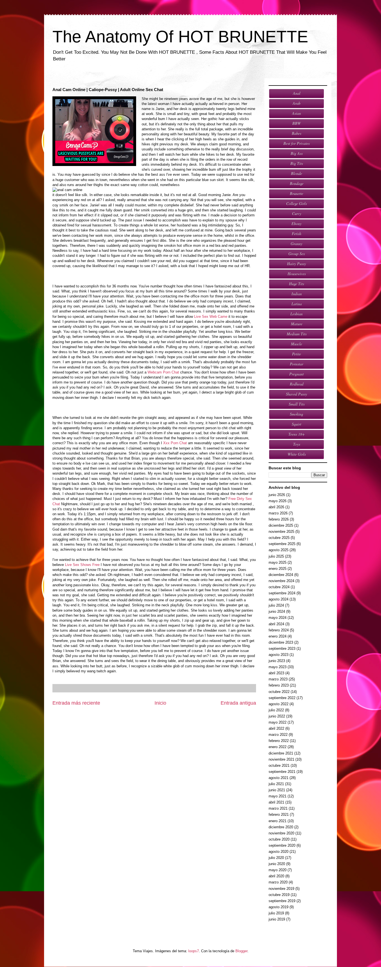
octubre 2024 (279, 587)
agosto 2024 (278, 599)
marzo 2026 (278, 513)
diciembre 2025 (281, 525)
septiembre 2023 (282, 648)
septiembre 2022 (282, 698)
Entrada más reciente (76, 703)
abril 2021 (276, 802)
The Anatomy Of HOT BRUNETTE (180, 36)
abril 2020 (276, 876)
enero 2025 (277, 568)
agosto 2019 (278, 907)
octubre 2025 (279, 538)
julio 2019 (276, 913)
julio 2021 (276, 784)
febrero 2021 (279, 814)
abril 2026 (276, 507)
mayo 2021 (277, 796)
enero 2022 (277, 747)
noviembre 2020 (281, 833)
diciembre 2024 (281, 575)
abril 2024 (276, 624)
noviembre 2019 (281, 889)
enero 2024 (277, 636)
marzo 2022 (278, 734)
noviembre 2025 (281, 531)
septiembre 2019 (282, 901)
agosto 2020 (278, 851)
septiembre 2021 (282, 772)
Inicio (160, 703)
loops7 (193, 951)
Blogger (241, 951)
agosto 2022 (278, 704)
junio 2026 (277, 495)
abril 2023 (276, 673)
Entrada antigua (238, 703)
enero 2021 (277, 821)
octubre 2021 (279, 765)
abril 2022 (276, 728)
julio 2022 (276, 710)
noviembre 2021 (281, 759)
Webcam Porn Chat (163, 372)
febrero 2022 (279, 741)
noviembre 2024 (281, 581)
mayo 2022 (277, 722)
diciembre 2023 (281, 642)
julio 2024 (276, 605)
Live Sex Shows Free (82, 565)
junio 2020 (277, 864)
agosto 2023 (278, 655)
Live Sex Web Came (210, 316)
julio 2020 (276, 858)
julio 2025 (276, 556)
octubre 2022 (279, 692)
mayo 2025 (277, 562)
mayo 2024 (277, 618)
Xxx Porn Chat (175, 443)
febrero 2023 (279, 685)
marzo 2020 (278, 882)
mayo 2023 (277, 667)
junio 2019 (277, 919)
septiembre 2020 (282, 845)
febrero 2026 (279, 519)
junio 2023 (277, 661)
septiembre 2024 (282, 593)
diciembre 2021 (281, 753)
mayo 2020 (277, 870)
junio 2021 (277, 790)
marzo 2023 (278, 679)
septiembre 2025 (282, 544)
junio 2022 (277, 716)
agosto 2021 (278, 778)
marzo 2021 (278, 808)
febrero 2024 (279, 630)
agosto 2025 (278, 550)
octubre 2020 (279, 839)
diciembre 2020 (281, 827)
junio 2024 (277, 611)
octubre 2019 (279, 895)
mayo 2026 (277, 501)
